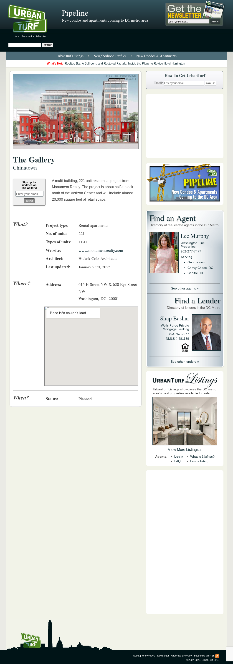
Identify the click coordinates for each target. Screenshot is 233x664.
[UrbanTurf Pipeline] (184, 204)
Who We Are (148, 655)
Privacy (187, 655)
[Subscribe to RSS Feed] (217, 655)
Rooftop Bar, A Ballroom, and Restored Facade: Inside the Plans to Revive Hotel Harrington (125, 63)
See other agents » (185, 288)
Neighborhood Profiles (110, 55)
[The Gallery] (76, 151)
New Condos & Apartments (156, 55)
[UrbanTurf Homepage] (31, 19)
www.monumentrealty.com (101, 250)
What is (202, 456)
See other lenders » (185, 361)
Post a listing (199, 461)
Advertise (41, 36)
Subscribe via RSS (204, 655)
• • (116, 55)
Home (17, 36)
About (136, 655)
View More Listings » (185, 450)
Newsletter (28, 36)
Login (178, 456)
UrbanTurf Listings (70, 55)
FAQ (177, 461)
